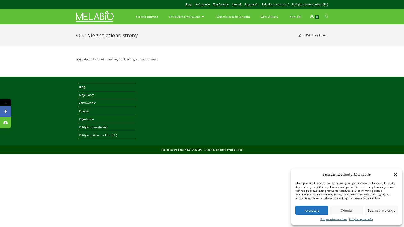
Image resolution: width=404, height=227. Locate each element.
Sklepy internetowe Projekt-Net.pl (223, 150)
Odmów (346, 210)
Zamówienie (221, 4)
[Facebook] (5, 111)
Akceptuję (312, 210)
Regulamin (251, 4)
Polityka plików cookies (333, 219)
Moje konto (202, 4)
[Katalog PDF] (5, 122)
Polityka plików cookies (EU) (310, 4)
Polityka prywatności (361, 219)
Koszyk (237, 4)
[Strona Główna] (300, 35)
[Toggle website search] (326, 16)
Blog (189, 4)
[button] (395, 174)
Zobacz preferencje (381, 210)
